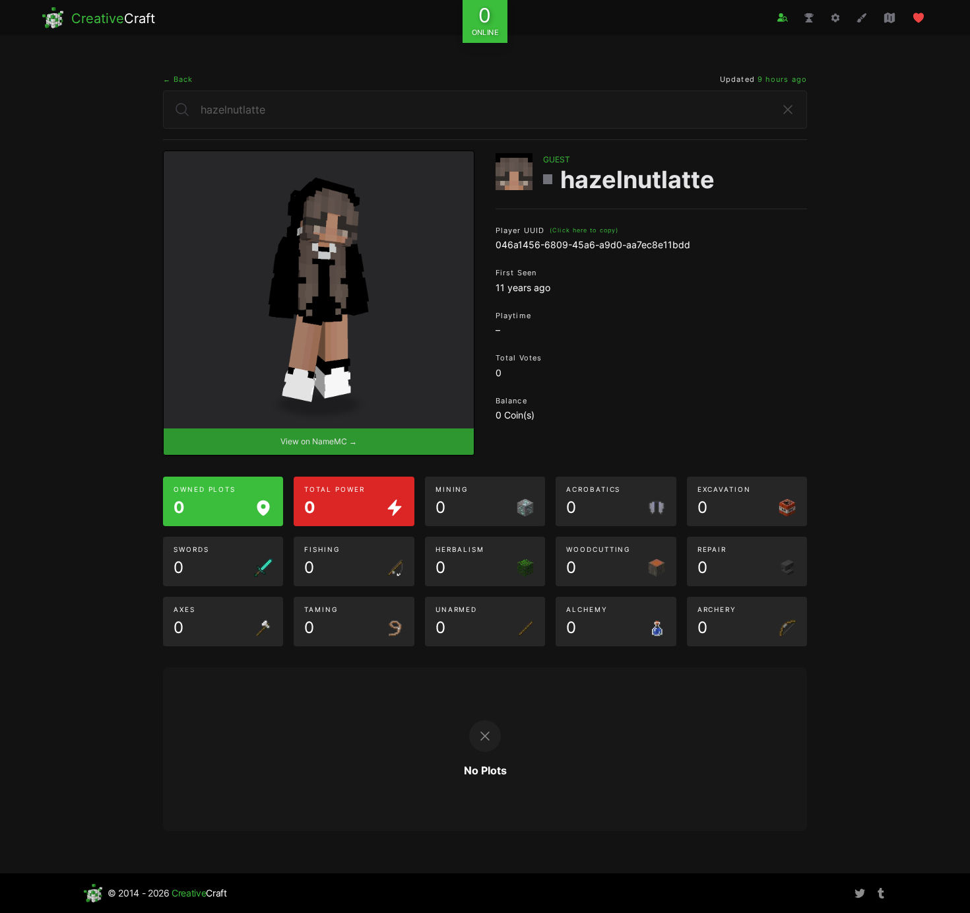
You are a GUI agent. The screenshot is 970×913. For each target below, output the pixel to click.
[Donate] (918, 18)
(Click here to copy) (584, 230)
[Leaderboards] (809, 18)
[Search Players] (783, 17)
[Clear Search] (788, 110)
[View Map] (889, 18)
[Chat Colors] (862, 18)
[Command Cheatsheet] (835, 18)
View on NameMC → (318, 441)
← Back (178, 79)
